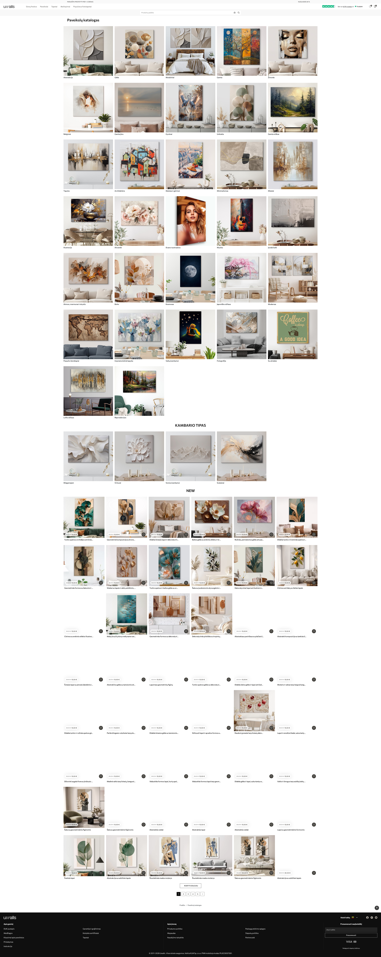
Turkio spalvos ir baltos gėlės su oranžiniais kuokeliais (164, 588)
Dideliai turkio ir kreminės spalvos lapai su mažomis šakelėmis (291, 540)
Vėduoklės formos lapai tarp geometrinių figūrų (206, 781)
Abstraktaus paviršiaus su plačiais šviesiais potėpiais (249, 636)
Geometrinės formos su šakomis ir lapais (78, 588)
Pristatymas (8, 942)
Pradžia (182, 905)
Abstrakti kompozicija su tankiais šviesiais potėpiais (291, 636)
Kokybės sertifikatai (91, 933)
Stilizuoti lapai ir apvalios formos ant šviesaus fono (206, 733)
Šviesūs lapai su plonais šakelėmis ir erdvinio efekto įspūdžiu (78, 685)
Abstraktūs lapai (198, 830)
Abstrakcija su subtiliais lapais (119, 878)
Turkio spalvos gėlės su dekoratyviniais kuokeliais (206, 685)
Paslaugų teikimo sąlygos (255, 929)
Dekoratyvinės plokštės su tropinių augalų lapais (206, 636)
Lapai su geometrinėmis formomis (291, 830)
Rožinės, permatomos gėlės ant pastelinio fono (249, 540)
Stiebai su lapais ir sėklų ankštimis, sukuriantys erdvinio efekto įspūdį (121, 588)
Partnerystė (250, 937)
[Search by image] (234, 12)
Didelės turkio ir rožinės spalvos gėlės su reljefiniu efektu (78, 733)
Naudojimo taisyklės (175, 937)
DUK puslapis (9, 929)
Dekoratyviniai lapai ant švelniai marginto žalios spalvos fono (249, 588)
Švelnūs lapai (69, 878)
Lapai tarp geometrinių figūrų (161, 685)
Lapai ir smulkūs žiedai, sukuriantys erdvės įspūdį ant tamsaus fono (291, 733)
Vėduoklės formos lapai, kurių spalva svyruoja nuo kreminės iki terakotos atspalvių (164, 781)
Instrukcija (8, 946)
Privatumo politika (174, 929)
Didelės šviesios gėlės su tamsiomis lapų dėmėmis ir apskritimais (164, 733)
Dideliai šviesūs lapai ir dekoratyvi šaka (164, 540)
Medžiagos (8, 933)
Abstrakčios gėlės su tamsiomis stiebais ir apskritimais (121, 685)
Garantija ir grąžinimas (92, 929)
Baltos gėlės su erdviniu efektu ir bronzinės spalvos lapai (206, 540)
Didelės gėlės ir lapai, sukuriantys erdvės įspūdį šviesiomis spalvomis (249, 781)
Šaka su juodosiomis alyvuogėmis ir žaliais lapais (206, 588)
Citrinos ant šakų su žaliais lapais (290, 588)
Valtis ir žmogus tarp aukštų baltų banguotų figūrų (291, 781)
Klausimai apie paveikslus (14, 937)
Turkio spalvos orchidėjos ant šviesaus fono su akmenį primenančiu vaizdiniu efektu (78, 540)
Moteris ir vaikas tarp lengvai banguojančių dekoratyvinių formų (291, 685)
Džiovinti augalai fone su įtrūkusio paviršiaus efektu (78, 781)
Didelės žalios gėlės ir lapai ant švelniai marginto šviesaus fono (249, 685)
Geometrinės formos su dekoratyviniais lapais (164, 636)
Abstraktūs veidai (156, 830)
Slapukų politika (251, 933)
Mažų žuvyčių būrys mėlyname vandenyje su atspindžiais (121, 636)
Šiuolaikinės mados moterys (161, 878)
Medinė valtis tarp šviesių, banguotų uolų (121, 781)
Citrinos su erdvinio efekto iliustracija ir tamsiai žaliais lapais (78, 636)
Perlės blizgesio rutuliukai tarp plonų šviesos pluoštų (121, 733)
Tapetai (86, 937)
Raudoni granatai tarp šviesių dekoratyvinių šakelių (249, 733)
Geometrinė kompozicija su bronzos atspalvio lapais (121, 540)
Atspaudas (171, 933)
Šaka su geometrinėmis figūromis (77, 830)
